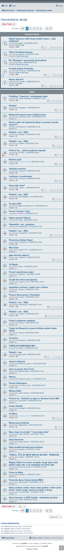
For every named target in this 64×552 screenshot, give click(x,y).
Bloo (20, 62)
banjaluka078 (24, 162)
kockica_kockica (25, 467)
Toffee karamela (25, 98)
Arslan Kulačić (16, 406)
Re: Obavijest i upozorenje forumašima (27, 60)
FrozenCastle (24, 492)
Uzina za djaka (16, 472)
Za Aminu (13, 338)
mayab (21, 297)
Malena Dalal (15, 391)
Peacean (22, 127)
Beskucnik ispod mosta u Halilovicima (27, 115)
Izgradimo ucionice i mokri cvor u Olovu (28, 287)
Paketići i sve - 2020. (18, 302)
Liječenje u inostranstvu (20, 176)
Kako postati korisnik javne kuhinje (26, 447)
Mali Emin (14, 247)
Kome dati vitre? (17, 185)
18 (61, 190)
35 (51, 86)
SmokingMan (23, 197)
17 (58, 190)
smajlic (21, 143)
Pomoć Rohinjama (18, 383)
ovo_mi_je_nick (24, 385)
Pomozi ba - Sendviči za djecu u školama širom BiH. (34, 398)
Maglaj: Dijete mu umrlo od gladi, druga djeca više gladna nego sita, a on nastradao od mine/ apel (33, 463)
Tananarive (23, 242)
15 (51, 190)
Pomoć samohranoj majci (21, 272)
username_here (25, 117)
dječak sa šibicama (26, 206)
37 (58, 86)
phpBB (23, 543)
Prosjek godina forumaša (21, 68)
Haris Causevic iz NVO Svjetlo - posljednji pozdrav (33, 497)
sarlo (20, 500)
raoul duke (23, 400)
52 (51, 48)
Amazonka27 (24, 482)
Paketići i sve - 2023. (18, 194)
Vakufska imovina (17, 169)
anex (21, 43)
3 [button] (33, 28)
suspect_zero (24, 282)
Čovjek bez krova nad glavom (23, 279)
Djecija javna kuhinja (19, 423)
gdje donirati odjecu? (19, 255)
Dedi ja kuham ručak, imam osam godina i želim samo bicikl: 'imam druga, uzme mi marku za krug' (35, 488)
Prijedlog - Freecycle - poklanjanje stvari (28, 96)
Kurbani (12, 105)
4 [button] (37, 28)
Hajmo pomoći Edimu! (20, 218)
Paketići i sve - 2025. (18, 132)
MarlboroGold (24, 371)
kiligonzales (23, 425)
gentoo (21, 54)
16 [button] (47, 28)
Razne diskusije (22, 56)
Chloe (21, 213)
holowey (22, 449)
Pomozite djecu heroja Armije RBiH (26, 480)
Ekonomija (20, 45)
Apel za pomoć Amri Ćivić (21, 369)
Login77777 (23, 250)
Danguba (22, 108)
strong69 (22, 408)
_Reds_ (22, 188)
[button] (22, 28)
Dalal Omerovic (16, 439)
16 (54, 190)
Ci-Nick (21, 152)
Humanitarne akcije (14, 19)
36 (54, 86)
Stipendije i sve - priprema (21, 224)
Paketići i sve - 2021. (18, 231)
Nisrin (21, 348)
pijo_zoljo (22, 354)
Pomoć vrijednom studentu (22, 320)
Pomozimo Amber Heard (21, 240)
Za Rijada (13, 264)
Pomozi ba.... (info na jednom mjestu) (27, 150)
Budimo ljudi (15, 159)
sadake (21, 457)
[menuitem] (5, 6)
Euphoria (22, 340)
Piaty (20, 220)
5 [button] (40, 28)
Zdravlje (19, 83)
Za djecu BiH (15, 204)
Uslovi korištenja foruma (20, 52)
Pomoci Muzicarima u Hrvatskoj (24, 295)
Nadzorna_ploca (25, 364)
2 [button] (30, 28)
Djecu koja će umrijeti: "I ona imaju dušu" (29, 432)
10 (61, 75)
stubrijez (22, 134)
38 (61, 86)
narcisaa (22, 171)
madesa (22, 257)
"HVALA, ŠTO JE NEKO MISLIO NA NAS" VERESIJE (34, 455)
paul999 (45, 546)
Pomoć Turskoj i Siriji (19, 211)
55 (61, 48)
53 (54, 48)
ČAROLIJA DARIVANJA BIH (22, 346)
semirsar (22, 71)
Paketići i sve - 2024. (18, 141)
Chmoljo (22, 81)
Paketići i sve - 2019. (18, 311)
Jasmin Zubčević (17, 361)
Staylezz (22, 274)
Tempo (21, 289)
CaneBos (22, 474)
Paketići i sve (15, 352)
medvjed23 (23, 226)
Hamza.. (13, 377)
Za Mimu (13, 414)
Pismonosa (23, 305)
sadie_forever (24, 393)
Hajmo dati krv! (16, 79)
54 (58, 48)
